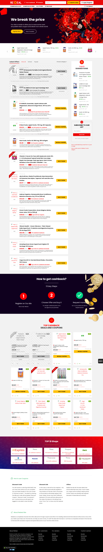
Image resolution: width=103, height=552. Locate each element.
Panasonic (14, 353)
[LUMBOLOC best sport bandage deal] (14, 88)
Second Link (41, 536)
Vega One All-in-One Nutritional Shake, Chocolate (81, 413)
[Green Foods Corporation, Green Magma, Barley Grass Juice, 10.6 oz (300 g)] (14, 210)
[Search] (64, 2)
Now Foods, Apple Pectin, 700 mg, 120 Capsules (36, 125)
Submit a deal (74, 2)
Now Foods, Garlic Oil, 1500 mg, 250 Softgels (33, 140)
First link (40, 534)
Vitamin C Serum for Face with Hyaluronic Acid (41, 381)
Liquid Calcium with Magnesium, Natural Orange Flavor (84, 95)
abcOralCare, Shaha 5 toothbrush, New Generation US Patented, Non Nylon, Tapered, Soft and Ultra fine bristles (36, 178)
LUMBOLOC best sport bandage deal (37, 88)
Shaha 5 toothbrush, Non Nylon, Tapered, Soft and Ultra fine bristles (61, 382)
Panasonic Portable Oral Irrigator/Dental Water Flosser (85, 74)
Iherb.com (76, 348)
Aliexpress (76, 388)
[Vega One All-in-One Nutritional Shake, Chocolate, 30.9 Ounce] (14, 260)
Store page (48, 6)
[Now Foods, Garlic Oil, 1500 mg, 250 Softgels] (14, 141)
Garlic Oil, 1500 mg (48, 48)
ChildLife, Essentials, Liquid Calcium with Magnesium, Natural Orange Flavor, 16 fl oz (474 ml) (34, 106)
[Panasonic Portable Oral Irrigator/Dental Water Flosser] (14, 70)
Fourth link (40, 540)
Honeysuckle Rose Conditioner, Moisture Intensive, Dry (82, 381)
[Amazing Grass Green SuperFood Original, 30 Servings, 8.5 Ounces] (14, 244)
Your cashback (30, 2)
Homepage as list (15, 6)
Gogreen (34, 353)
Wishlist (40, 2)
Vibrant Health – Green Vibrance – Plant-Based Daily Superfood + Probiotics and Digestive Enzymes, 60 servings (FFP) (36, 228)
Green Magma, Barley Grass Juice (19, 413)
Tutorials (89, 6)
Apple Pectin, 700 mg (23, 48)
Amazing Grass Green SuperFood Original (59, 413)
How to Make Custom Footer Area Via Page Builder (22, 544)
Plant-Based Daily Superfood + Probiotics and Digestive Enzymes (41, 414)
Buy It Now (61, 71)
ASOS (34, 421)
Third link (40, 538)
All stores (39, 6)
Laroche (13, 421)
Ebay (34, 388)
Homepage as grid (28, 6)
